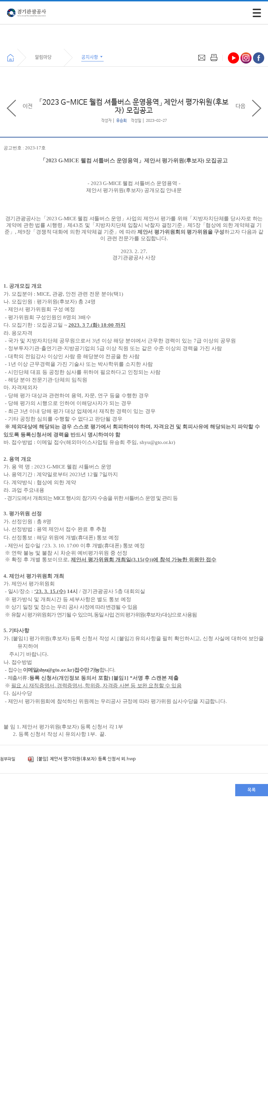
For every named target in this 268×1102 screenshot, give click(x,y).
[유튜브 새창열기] (233, 58)
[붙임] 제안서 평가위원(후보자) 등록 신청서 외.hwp (85, 759)
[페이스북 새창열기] (259, 58)
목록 (251, 790)
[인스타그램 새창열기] (246, 58)
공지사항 (90, 56)
